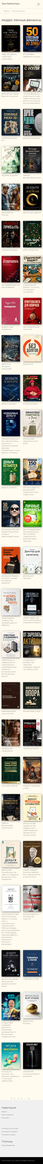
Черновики (5, 1117)
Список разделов (18, 11)
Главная (6, 11)
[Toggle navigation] (38, 4)
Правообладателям (8, 1145)
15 (29, 1099)
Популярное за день (8, 1134)
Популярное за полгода (10, 1128)
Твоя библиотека (10, 3)
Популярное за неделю (10, 1131)
